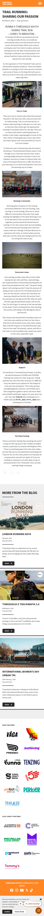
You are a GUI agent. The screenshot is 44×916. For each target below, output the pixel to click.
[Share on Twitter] (5, 472)
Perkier (28, 402)
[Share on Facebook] (11, 472)
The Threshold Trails (27, 64)
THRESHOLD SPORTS (13, 883)
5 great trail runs (17, 140)
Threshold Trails (27, 463)
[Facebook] (11, 890)
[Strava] (27, 890)
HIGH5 (6, 399)
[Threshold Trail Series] (7, 4)
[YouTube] (22, 890)
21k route (30, 153)
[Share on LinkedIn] (18, 472)
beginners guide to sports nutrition (22, 391)
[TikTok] (31, 890)
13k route (19, 153)
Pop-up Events (22, 20)
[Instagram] (16, 890)
